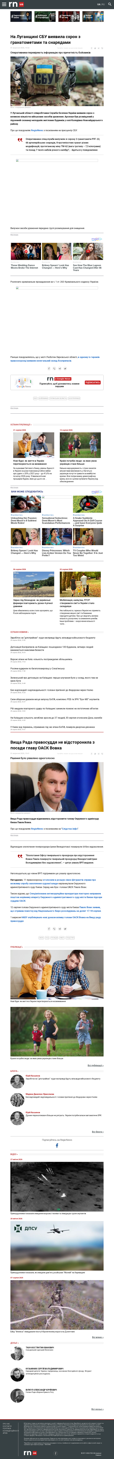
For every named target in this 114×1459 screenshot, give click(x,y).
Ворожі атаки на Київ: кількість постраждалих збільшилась (41, 659)
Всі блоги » (98, 1132)
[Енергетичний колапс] (21, 21)
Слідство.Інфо (70, 828)
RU (103, 4)
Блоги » (14, 1071)
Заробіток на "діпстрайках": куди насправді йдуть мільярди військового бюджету (52, 637)
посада (54, 938)
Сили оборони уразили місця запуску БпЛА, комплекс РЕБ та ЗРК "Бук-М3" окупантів (54, 699)
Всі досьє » (97, 1409)
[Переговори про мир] (69, 21)
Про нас (6, 1424)
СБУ (35, 398)
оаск (41, 938)
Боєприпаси (74, 398)
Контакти (7, 1426)
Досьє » (14, 1343)
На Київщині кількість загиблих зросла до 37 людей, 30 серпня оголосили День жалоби (56, 717)
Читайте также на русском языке (70, 48)
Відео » (14, 1154)
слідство (70, 938)
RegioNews (37, 130)
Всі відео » (98, 1337)
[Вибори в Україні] (93, 21)
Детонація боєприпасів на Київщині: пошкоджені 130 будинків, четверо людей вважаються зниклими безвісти (51, 648)
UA (98, 4)
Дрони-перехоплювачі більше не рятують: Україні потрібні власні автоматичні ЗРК (63, 1115)
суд (47, 938)
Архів (5, 1433)
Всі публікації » (96, 1065)
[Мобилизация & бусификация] (45, 21)
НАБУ (62, 938)
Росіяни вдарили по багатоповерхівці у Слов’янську (37, 668)
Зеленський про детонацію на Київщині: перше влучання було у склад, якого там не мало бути (54, 679)
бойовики (43, 398)
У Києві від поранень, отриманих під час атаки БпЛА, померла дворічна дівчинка (52, 727)
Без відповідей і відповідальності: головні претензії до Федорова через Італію (51, 690)
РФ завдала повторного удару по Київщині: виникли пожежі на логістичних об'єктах (54, 708)
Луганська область (58, 398)
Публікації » (16, 947)
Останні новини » (19, 632)
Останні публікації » (21, 425)
